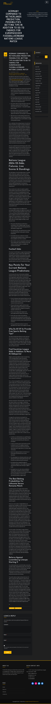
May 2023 (37, 99)
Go (46, 56)
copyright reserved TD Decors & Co (32, 701)
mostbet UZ (18, 608)
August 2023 (37, 92)
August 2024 (37, 85)
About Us (4, 689)
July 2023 (37, 95)
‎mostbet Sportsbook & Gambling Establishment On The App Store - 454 (18, 74)
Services (4, 691)
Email (5, 640)
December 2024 (38, 76)
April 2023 (37, 102)
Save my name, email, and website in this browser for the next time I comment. (16, 648)
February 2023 (38, 106)
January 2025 (38, 73)
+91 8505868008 (31, 678)
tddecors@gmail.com (32, 673)
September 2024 (38, 83)
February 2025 (38, 71)
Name (5, 634)
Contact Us (5, 694)
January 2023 (38, 109)
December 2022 (38, 111)
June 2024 (37, 88)
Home (37, 11)
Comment (6, 624)
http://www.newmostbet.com (17, 79)
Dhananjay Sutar (13, 72)
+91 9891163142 (31, 676)
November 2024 (38, 78)
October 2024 (38, 81)
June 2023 (37, 97)
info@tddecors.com (32, 675)
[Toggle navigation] (46, 2)
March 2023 (37, 104)
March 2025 (37, 69)
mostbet (12, 608)
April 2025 (37, 66)
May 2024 (37, 90)
